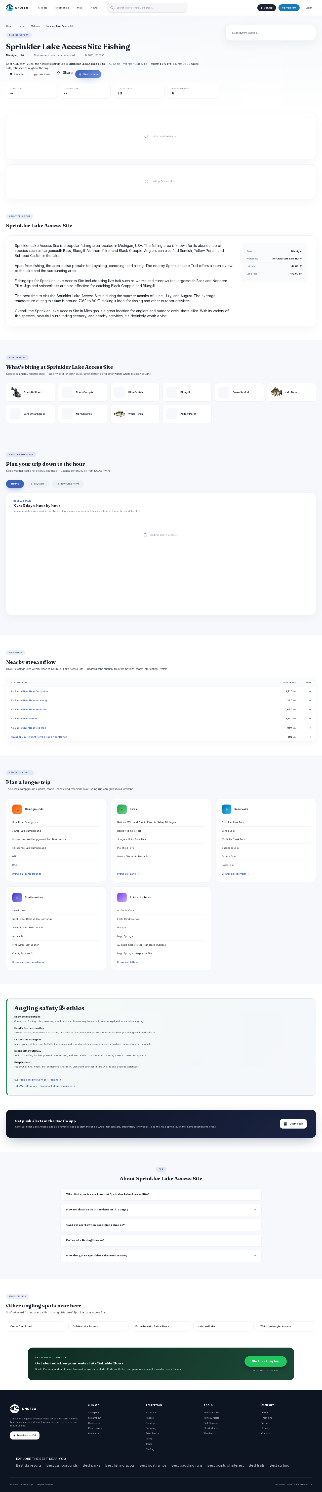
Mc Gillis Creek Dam (233, 839)
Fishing (21, 26)
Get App (268, 8)
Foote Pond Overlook (128, 919)
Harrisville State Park (129, 830)
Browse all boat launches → (28, 962)
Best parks (91, 1465)
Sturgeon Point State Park (131, 839)
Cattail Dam (228, 830)
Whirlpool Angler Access (275, 1326)
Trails (149, 1444)
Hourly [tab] (15, 483)
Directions (42, 74)
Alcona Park (19, 936)
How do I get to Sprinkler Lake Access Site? (97, 1255)
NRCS (297, 1484)
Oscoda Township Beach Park (134, 856)
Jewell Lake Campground (26, 830)
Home (9, 26)
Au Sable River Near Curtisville (128, 63)
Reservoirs (94, 1423)
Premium (266, 1417)
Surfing (150, 1449)
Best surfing (279, 1465)
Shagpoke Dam (230, 847)
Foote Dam (228, 865)
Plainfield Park (125, 847)
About (264, 1412)
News (94, 7)
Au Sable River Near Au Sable (29, 709)
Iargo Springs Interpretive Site (134, 953)
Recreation (62, 7)
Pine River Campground (25, 822)
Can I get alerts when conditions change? (95, 1225)
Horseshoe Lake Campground (29, 847)
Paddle (150, 1417)
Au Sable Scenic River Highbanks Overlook (141, 944)
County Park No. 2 (22, 953)
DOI (310, 1484)
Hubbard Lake (206, 1326)
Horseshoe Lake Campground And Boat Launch (39, 839)
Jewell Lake (18, 910)
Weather (208, 1433)
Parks (149, 1438)
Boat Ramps (152, 1433)
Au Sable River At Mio (24, 718)
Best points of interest (226, 1465)
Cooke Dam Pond (21, 1326)
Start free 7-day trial (265, 1361)
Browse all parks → (128, 874)
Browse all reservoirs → (235, 874)
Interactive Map (212, 1412)
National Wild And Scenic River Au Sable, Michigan (146, 822)
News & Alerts (211, 1417)
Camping (151, 1428)
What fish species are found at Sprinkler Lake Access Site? (108, 1194)
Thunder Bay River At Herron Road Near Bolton (39, 736)
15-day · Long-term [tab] (68, 483)
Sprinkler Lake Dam (233, 822)
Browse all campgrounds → (28, 874)
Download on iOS (26, 1435)
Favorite (17, 74)
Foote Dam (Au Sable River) (152, 1326)
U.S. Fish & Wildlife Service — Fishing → (37, 1079)
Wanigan (122, 927)
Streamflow (94, 1417)
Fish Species (211, 1423)
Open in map (88, 74)
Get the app (293, 1124)
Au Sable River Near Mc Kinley (29, 700)
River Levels (95, 1428)
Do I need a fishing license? (85, 1240)
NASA (304, 1484)
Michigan (35, 26)
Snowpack (93, 1412)
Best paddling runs (187, 1465)
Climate (42, 7)
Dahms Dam (229, 856)
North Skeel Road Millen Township (32, 919)
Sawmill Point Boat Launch (27, 927)
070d (15, 865)
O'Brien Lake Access (85, 1326)
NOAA (289, 1484)
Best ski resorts (29, 1465)
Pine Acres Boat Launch (25, 944)
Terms (264, 1423)
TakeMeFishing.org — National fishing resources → (44, 1086)
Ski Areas (151, 1412)
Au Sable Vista (125, 910)
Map (80, 7)
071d (14, 856)
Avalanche (93, 1433)
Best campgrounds (62, 1465)
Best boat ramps (153, 1465)
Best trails (257, 1465)
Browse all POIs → (127, 962)
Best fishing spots (120, 1465)
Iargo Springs (125, 936)
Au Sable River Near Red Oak (28, 727)
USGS (282, 1484)
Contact (265, 1433)
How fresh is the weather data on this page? (97, 1209)
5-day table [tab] (38, 483)
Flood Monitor (211, 1428)
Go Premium (289, 8)
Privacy (265, 1428)
